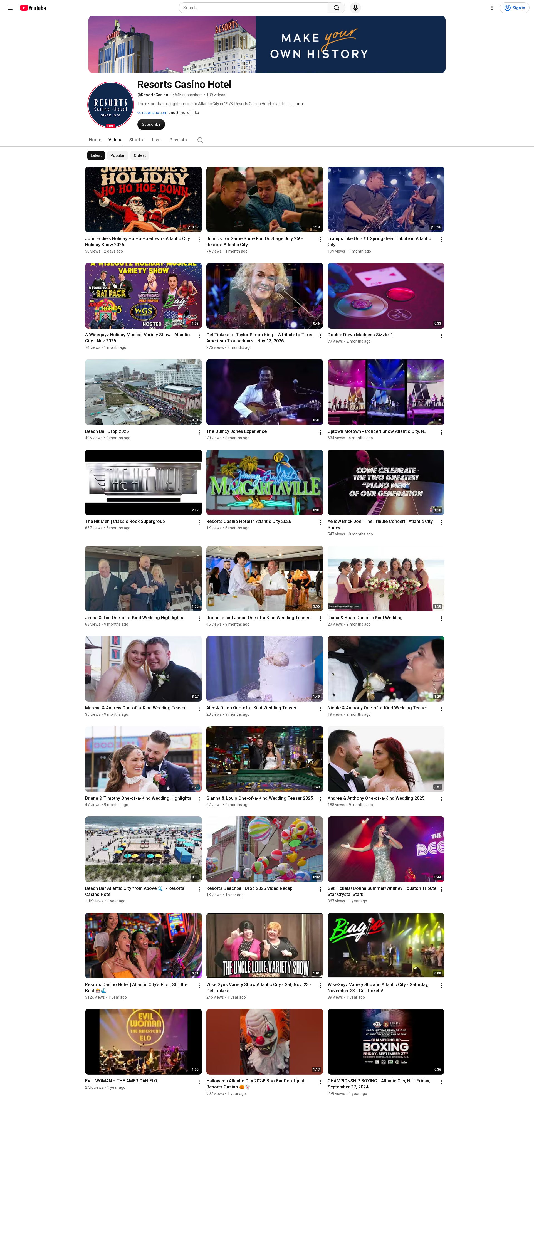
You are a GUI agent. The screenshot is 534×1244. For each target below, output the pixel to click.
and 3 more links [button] (184, 112)
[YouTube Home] (33, 8)
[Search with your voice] (355, 7)
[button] (110, 105)
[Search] (336, 7)
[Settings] (492, 7)
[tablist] (267, 140)
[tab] (95, 140)
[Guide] (10, 7)
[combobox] (255, 7)
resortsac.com (154, 112)
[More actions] (199, 239)
